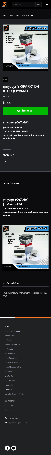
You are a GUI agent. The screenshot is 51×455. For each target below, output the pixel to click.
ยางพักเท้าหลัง (10, 336)
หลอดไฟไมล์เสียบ (11, 358)
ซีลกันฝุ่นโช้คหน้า (10, 340)
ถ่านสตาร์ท (8, 389)
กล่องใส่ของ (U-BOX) (13, 367)
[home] (4, 4)
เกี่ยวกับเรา (9, 405)
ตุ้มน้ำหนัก (8, 371)
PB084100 (7, 96)
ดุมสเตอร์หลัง (10, 380)
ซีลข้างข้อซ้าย (10, 353)
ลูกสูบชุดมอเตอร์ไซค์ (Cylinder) (22, 15)
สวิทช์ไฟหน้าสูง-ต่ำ (11, 362)
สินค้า (4, 15)
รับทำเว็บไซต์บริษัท (34, 442)
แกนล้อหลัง (9, 376)
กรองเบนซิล (9, 385)
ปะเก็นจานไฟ (9, 349)
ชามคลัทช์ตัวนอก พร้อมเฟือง (15, 394)
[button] (47, 4)
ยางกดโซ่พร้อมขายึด (12, 344)
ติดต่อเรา (8, 410)
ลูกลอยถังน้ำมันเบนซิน (12, 331)
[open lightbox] (25, 48)
